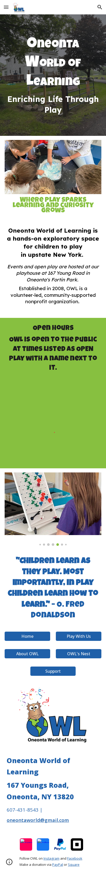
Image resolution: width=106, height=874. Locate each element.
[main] (53, 75)
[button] (6, 7)
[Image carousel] (53, 509)
